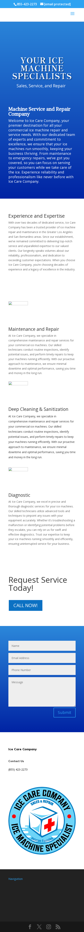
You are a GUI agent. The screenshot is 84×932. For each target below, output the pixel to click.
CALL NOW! (25, 605)
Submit (64, 712)
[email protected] (19, 776)
